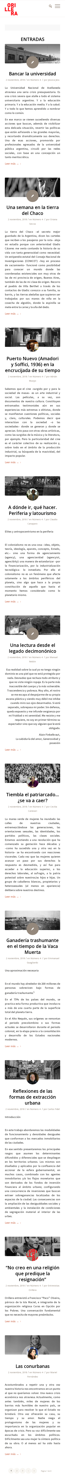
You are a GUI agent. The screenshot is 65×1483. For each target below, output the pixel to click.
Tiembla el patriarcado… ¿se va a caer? (32, 797)
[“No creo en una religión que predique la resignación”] (32, 1246)
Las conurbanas (33, 1366)
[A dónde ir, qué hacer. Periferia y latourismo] (32, 486)
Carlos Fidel (54, 1109)
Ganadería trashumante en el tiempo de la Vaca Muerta (32, 946)
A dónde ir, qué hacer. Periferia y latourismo (32, 510)
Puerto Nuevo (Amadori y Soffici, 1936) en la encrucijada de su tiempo (32, 364)
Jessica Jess (53, 80)
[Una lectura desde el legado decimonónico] (32, 625)
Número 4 (35, 80)
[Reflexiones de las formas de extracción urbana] (32, 1070)
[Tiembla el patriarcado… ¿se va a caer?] (32, 773)
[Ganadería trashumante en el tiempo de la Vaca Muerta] (32, 920)
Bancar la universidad (32, 74)
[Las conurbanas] (32, 1345)
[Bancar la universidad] (32, 53)
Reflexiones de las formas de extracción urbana (32, 1097)
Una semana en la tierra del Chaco (32, 210)
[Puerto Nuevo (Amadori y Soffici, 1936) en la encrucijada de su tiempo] (32, 337)
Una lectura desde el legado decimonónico (32, 648)
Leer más (12, 163)
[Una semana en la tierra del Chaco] (32, 187)
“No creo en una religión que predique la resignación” (32, 1273)
